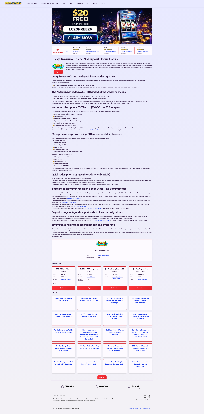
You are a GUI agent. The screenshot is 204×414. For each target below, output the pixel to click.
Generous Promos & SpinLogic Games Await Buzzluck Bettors (115, 348)
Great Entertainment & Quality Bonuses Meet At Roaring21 (114, 300)
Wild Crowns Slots (123, 51)
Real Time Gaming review (94, 208)
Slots (87, 3)
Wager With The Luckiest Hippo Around (63, 299)
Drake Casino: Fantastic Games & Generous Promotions (140, 364)
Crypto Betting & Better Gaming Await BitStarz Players (115, 316)
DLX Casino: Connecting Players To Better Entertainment (140, 300)
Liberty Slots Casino (117, 277)
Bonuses (95, 3)
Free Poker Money (32, 3)
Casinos (103, 3)
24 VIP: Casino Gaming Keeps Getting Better (89, 315)
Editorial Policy (147, 408)
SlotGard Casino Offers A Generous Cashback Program (115, 332)
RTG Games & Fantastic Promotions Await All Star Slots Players (140, 348)
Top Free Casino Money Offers (49, 3)
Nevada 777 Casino (66, 279)
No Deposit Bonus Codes (135, 408)
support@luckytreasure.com (101, 220)
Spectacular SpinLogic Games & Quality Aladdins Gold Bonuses (64, 348)
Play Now (58, 72)
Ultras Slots (74, 51)
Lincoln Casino (116, 278)
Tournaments (79, 3)
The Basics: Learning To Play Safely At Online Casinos (63, 331)
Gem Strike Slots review (73, 198)
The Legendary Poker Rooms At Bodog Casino (89, 363)
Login (70, 3)
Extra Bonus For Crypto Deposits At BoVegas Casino (114, 363)
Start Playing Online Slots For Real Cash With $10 (63, 315)
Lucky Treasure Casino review (96, 130)
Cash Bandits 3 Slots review (68, 202)
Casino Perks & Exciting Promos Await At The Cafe (89, 299)
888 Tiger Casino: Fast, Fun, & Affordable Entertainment (89, 347)
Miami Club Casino (142, 279)
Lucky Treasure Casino (103, 255)
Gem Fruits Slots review (79, 206)
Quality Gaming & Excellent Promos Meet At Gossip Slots (63, 363)
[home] (13, 6)
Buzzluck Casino (91, 277)
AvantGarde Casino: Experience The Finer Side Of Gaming (140, 316)
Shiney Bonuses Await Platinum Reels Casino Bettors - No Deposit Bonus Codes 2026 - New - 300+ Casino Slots (89, 334)
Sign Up (63, 3)
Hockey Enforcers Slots (89, 51)
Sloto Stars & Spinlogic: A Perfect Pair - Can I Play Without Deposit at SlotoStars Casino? (140, 333)
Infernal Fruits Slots (107, 51)
